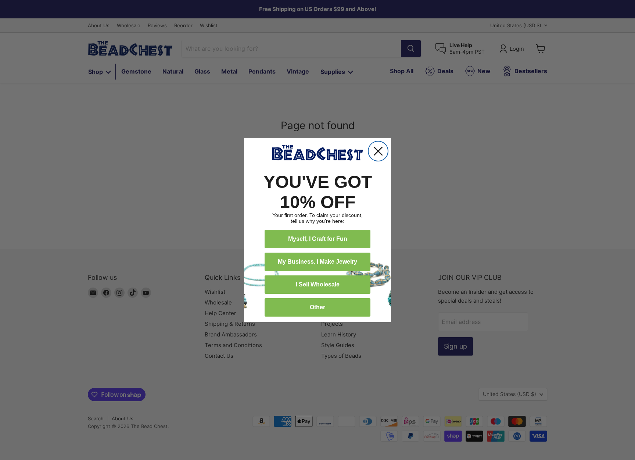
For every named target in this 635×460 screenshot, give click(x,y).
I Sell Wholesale (318, 284)
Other (317, 307)
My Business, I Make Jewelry (317, 261)
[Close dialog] (378, 151)
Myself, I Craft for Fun (317, 239)
